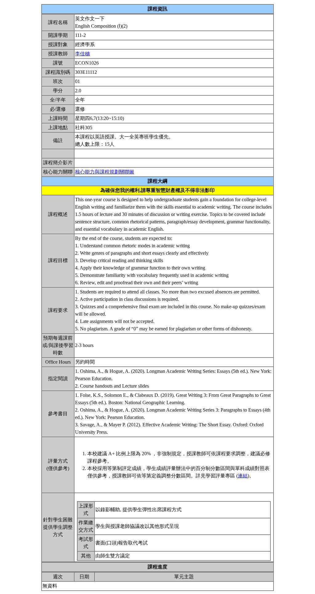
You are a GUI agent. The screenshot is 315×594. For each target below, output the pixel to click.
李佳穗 (82, 53)
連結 (243, 475)
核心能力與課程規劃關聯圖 (104, 171)
